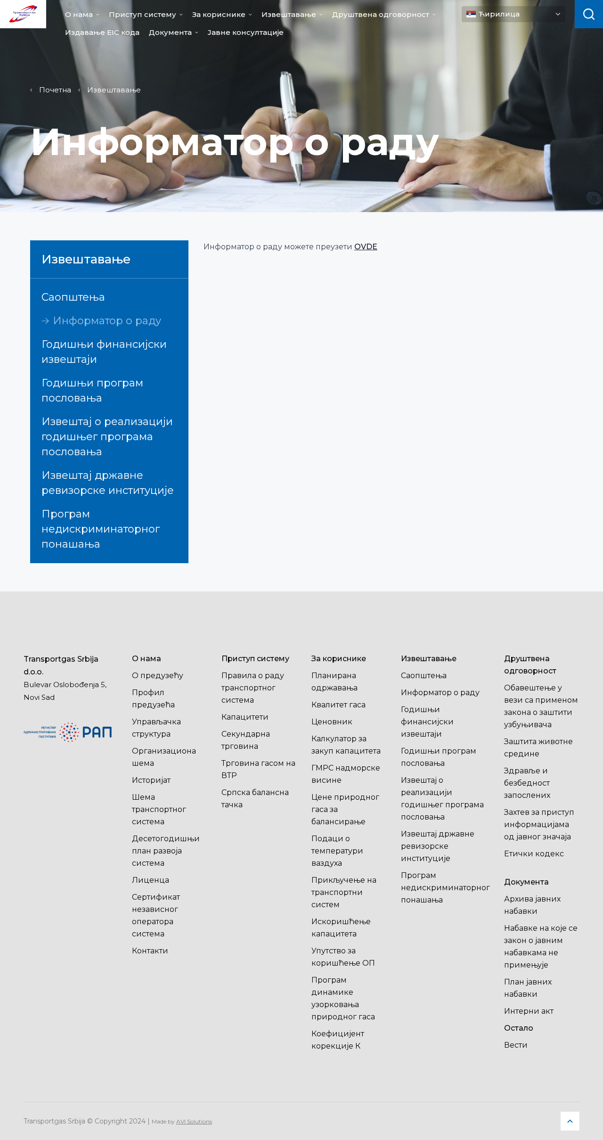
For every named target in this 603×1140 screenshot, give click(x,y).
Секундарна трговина (245, 740)
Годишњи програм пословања (92, 390)
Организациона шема (164, 757)
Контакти (150, 950)
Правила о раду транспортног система (252, 688)
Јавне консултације (246, 32)
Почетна (55, 89)
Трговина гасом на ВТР (258, 769)
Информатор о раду (107, 320)
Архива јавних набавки (532, 905)
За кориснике (218, 14)
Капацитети (245, 717)
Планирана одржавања (334, 681)
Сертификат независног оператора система (156, 915)
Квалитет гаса (338, 704)
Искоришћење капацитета (341, 927)
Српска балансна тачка (255, 798)
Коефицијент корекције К (337, 1039)
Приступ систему (142, 14)
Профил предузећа (153, 698)
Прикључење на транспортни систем (343, 892)
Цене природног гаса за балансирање (345, 809)
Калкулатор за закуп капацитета (346, 744)
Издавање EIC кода (102, 32)
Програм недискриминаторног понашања (100, 529)
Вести (516, 1045)
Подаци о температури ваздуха (337, 851)
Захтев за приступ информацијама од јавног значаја (539, 824)
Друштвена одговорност (380, 14)
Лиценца (150, 880)
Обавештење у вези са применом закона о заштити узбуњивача (541, 706)
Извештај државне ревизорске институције (107, 483)
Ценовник (331, 721)
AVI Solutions (194, 1121)
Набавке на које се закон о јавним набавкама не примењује (541, 946)
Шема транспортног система (159, 809)
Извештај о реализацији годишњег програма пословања (107, 436)
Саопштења (73, 297)
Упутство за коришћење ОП (343, 957)
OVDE (365, 246)
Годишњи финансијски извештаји (104, 352)
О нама (79, 14)
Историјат (151, 780)
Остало (518, 1028)
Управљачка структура (156, 727)
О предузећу (157, 675)
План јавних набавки (528, 988)
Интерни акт (529, 1011)
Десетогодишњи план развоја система (166, 851)
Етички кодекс (534, 853)
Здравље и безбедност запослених (527, 783)
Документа (170, 32)
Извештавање (288, 14)
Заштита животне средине (538, 747)
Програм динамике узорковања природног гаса (343, 998)
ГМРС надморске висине (345, 774)
